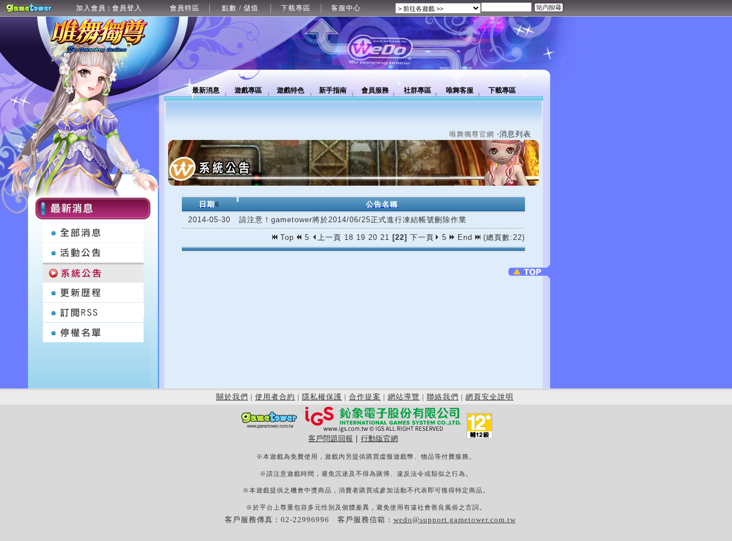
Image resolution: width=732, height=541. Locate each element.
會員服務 (375, 90)
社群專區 (417, 90)
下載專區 (296, 8)
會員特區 (185, 8)
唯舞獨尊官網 (471, 134)
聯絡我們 (443, 396)
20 (372, 237)
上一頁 (329, 237)
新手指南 (333, 90)
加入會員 (91, 8)
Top (287, 237)
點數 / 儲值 (240, 8)
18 (348, 237)
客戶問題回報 (330, 438)
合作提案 (365, 396)
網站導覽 (404, 396)
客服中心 (346, 8)
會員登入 (127, 8)
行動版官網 (379, 438)
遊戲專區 (248, 90)
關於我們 (232, 396)
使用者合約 (275, 396)
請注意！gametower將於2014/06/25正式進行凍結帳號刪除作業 (353, 219)
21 (384, 237)
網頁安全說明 (490, 396)
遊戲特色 (290, 90)
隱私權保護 (322, 396)
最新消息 (206, 90)
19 (360, 237)
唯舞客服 (460, 90)
